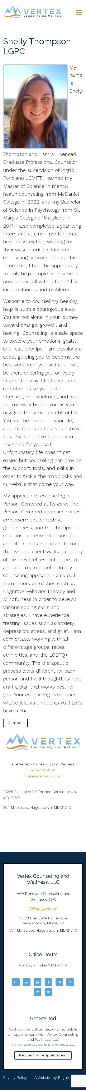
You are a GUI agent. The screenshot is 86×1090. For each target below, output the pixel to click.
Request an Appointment (43, 1055)
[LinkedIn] (70, 982)
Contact (15, 723)
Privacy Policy (15, 1077)
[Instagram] (59, 982)
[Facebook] (48, 982)
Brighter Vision (70, 1077)
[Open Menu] (79, 13)
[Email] (16, 982)
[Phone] (26, 982)
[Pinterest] (37, 992)
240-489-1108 (43, 770)
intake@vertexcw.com (43, 776)
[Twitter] (48, 992)
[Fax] (37, 982)
